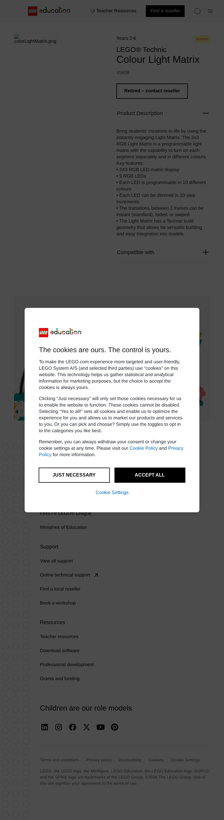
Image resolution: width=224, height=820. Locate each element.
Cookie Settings (112, 492)
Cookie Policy (144, 448)
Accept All (150, 474)
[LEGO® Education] (60, 332)
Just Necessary (74, 474)
